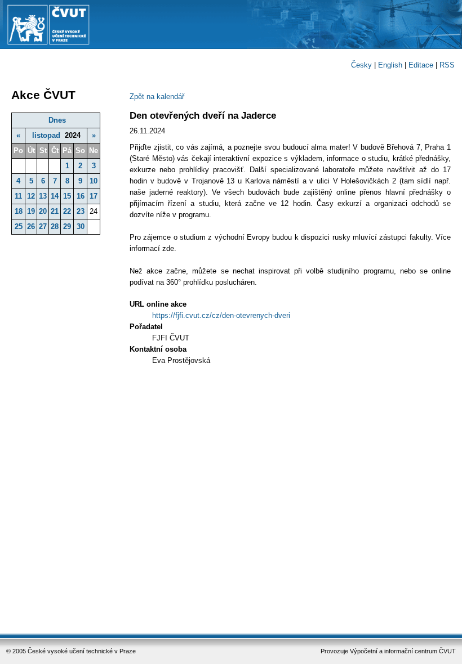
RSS (447, 65)
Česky (361, 65)
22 (67, 211)
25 (19, 226)
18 (19, 211)
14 (55, 196)
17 (93, 196)
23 (81, 211)
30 (81, 226)
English (390, 65)
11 (18, 196)
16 (81, 196)
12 (31, 196)
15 (67, 196)
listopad (46, 135)
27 (43, 226)
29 (67, 226)
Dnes (57, 120)
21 (55, 211)
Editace (420, 65)
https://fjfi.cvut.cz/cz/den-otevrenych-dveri (221, 315)
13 (43, 196)
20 (43, 211)
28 (55, 226)
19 (31, 211)
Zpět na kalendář (157, 96)
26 (31, 226)
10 (93, 181)
